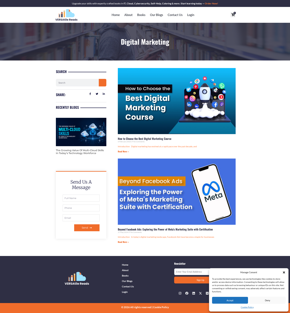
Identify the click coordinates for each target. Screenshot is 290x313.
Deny (267, 300)
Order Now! (211, 3)
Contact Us (175, 15)
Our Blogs (156, 15)
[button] (283, 272)
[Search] (102, 82)
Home (116, 15)
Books (141, 15)
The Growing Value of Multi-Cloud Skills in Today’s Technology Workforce (80, 152)
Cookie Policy (247, 307)
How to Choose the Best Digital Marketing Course (144, 139)
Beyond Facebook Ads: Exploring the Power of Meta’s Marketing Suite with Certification (165, 229)
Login (190, 15)
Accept (230, 300)
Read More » (123, 151)
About (128, 15)
